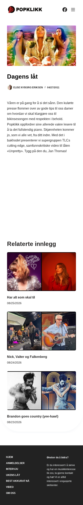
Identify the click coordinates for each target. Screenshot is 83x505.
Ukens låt (13, 475)
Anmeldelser (15, 463)
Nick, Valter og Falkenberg (27, 356)
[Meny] (73, 10)
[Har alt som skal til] (41, 271)
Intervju (12, 469)
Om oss (11, 493)
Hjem (9, 457)
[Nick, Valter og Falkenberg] (41, 331)
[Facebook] (64, 9)
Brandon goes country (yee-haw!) (32, 416)
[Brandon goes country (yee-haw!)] (41, 390)
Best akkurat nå (17, 481)
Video (9, 487)
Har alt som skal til (21, 297)
